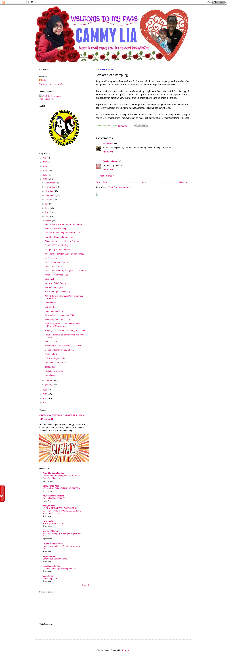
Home (143, 182)
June (47, 208)
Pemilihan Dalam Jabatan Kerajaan (60, 237)
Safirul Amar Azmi (51, 486)
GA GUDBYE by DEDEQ (56, 245)
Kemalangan (50, 375)
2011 (45, 398)
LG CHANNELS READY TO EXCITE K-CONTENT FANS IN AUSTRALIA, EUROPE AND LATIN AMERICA (62, 511)
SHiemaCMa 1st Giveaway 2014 (59, 315)
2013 (45, 390)
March (48, 220)
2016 (45, 170)
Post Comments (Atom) (119, 187)
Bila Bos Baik (51, 307)
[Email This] (135, 125)
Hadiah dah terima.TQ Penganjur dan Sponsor (65, 270)
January (49, 384)
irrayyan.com (49, 505)
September (50, 195)
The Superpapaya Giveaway (57, 291)
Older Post (184, 182)
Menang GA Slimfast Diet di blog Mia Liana (65, 330)
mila (44, 80)
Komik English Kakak (52, 579)
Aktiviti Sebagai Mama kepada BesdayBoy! (64, 224)
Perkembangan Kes (54, 311)
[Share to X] (141, 125)
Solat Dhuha (50, 302)
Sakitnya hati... (51, 354)
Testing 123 (50, 367)
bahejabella (48, 576)
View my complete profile (51, 84)
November (50, 187)
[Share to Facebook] (143, 125)
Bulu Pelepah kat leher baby (57, 319)
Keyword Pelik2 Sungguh (56, 283)
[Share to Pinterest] (146, 125)
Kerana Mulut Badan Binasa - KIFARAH (63, 345)
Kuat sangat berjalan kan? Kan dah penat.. (64, 254)
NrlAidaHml (108, 143)
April (47, 216)
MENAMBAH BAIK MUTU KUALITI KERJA (61, 488)
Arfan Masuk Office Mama (57, 274)
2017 (45, 166)
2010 (45, 402)
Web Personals (46, 99)
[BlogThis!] (138, 125)
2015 (45, 175)
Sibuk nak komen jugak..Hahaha (59, 350)
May (47, 212)
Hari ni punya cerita (54, 371)
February (49, 380)
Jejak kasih (49, 279)
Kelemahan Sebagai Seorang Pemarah (60, 569)
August (49, 199)
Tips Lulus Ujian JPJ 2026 (54, 498)
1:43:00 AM (108, 169)
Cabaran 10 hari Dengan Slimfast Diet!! (62, 232)
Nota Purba (48, 521)
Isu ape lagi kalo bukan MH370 (59, 249)
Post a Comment (107, 176)
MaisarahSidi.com (51, 531)
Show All (85, 585)
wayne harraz (49, 556)
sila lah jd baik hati (53, 266)
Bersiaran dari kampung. (56, 228)
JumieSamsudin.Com (52, 566)
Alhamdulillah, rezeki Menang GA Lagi (62, 241)
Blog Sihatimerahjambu (53, 473)
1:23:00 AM (108, 151)
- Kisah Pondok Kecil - (53, 543)
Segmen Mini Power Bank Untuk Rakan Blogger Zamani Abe (63, 324)
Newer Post (101, 182)
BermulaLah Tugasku (54, 287)
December (50, 182)
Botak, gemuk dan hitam (53, 523)
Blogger (125, 650)
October (49, 191)
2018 (45, 162)
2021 (45, 158)
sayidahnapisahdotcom (53, 495)
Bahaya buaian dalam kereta (55, 559)
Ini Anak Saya (51, 258)
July (47, 204)
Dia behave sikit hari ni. (55, 362)
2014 (45, 179)
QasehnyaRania (110, 161)
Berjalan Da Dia (52, 341)
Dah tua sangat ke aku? (56, 358)
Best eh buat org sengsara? (58, 262)
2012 (45, 394)
